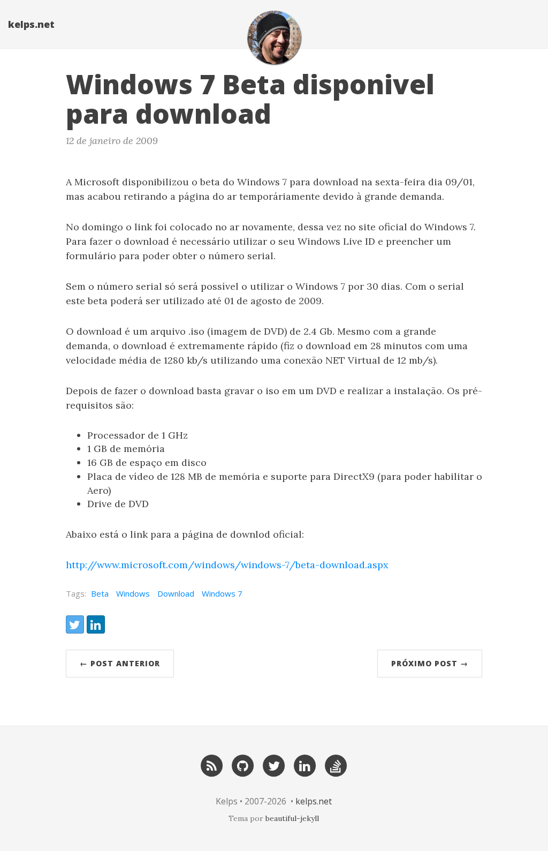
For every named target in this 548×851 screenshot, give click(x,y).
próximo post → (429, 663)
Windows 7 (222, 593)
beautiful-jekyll (292, 818)
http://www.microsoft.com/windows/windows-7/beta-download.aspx (227, 565)
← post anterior (120, 663)
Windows (133, 593)
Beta (100, 593)
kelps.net (31, 24)
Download (175, 593)
